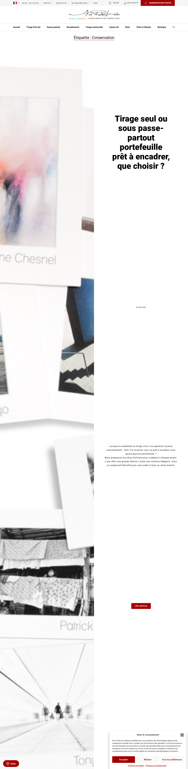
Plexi (127, 27)
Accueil (16, 27)
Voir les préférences (172, 759)
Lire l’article (141, 606)
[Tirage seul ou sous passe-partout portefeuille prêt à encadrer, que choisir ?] (47, 430)
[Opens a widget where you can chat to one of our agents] (11, 764)
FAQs (95, 3)
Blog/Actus (61, 3)
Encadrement (73, 27)
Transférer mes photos (160, 3)
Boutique (162, 27)
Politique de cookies (136, 766)
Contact (47, 3)
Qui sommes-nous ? (80, 3)
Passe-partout (53, 27)
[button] (182, 734)
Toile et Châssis (143, 27)
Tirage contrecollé (94, 27)
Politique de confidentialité (155, 766)
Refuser (147, 759)
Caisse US (114, 27)
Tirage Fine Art (33, 27)
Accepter (123, 759)
